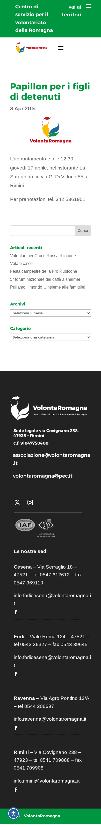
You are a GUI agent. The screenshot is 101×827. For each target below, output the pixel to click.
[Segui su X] (17, 502)
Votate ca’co (21, 263)
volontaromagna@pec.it (43, 476)
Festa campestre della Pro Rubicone (43, 271)
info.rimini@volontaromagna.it (47, 781)
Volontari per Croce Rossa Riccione (43, 255)
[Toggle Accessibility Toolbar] (13, 813)
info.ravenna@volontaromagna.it (50, 719)
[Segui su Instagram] (30, 502)
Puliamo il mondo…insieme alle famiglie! (47, 287)
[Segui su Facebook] (16, 612)
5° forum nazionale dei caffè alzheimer (45, 279)
